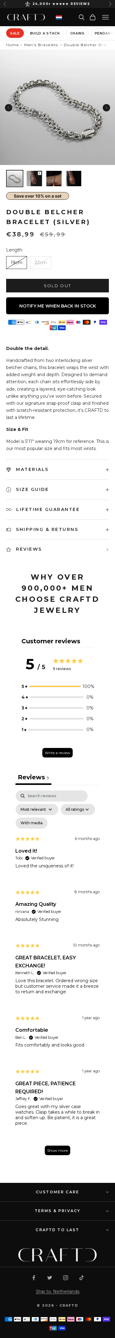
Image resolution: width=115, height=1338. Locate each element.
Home (12, 44)
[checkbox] (32, 823)
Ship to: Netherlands (57, 1291)
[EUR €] (59, 17)
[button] (57, 686)
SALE (15, 33)
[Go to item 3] (54, 178)
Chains (77, 33)
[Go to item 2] (34, 178)
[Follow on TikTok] (82, 1278)
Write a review (57, 752)
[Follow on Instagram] (66, 1278)
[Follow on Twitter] (50, 1278)
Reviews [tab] (33, 777)
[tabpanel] (57, 975)
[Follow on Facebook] (34, 1278)
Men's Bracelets (41, 44)
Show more (57, 1150)
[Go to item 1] (14, 178)
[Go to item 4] (73, 178)
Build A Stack (45, 33)
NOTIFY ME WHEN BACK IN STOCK (57, 306)
